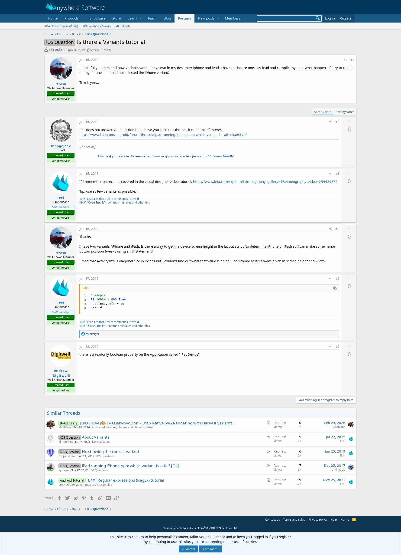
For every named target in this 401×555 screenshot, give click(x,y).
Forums (184, 18)
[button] (73, 18)
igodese (63, 470)
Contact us (272, 519)
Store (116, 18)
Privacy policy (317, 519)
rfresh (55, 49)
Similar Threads (100, 50)
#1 (352, 59)
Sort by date (322, 112)
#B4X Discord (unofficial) (61, 26)
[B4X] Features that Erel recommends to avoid (109, 199)
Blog (167, 18)
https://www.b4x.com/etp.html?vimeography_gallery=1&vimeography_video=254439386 (265, 181)
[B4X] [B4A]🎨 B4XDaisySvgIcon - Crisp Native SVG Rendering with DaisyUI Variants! (157, 423)
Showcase (97, 18)
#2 (337, 121)
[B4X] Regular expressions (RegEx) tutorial (125, 480)
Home (53, 18)
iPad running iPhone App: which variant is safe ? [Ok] (130, 465)
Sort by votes (345, 112)
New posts (206, 18)
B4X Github (122, 26)
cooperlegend (67, 456)
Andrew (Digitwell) (61, 373)
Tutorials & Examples (98, 485)
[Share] (346, 60)
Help (333, 519)
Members (232, 18)
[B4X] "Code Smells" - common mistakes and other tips (114, 202)
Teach (152, 18)
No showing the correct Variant (110, 451)
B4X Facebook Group (96, 26)
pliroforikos (65, 442)
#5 (337, 278)
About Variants (95, 437)
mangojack (61, 146)
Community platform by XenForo (200, 528)
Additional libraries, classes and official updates (122, 427)
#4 (337, 229)
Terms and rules (294, 519)
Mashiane (64, 427)
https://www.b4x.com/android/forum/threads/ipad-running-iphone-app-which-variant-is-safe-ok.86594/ (163, 134)
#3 (337, 173)
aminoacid (338, 470)
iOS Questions (101, 442)
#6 (337, 346)
